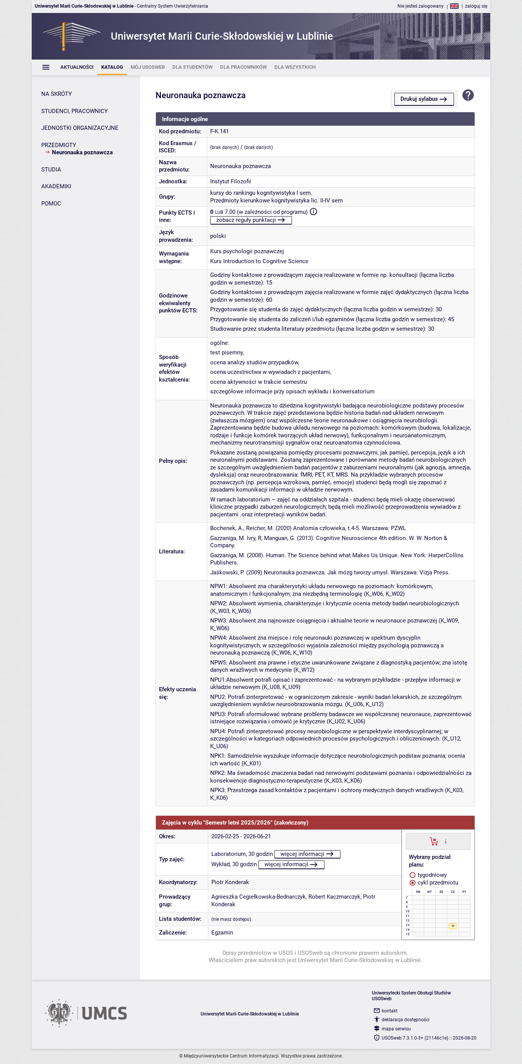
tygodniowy (431, 875)
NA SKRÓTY (56, 94)
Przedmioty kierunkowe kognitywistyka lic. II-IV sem (276, 200)
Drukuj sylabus (419, 98)
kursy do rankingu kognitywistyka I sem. (261, 192)
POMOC (51, 203)
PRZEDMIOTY (58, 145)
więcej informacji (302, 854)
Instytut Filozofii (230, 181)
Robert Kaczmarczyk (334, 896)
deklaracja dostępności (406, 1019)
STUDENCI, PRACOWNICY (74, 111)
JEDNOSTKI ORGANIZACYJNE (79, 128)
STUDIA (51, 169)
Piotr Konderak (230, 882)
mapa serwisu (396, 1029)
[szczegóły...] (445, 841)
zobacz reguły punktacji (246, 220)
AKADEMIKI (56, 186)
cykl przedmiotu (437, 882)
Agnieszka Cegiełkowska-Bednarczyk (258, 896)
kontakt (389, 1011)
